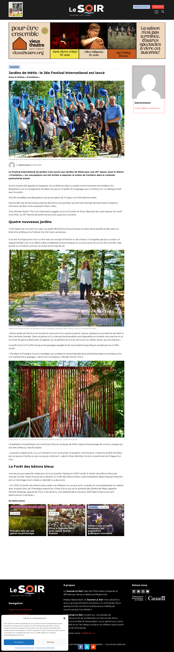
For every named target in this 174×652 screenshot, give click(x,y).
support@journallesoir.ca (147, 108)
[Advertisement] (66, 555)
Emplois (158, 7)
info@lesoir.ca (88, 633)
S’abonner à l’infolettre (20, 610)
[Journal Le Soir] (87, 10)
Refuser (50, 642)
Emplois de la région (19, 614)
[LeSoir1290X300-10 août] (87, 40)
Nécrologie (141, 7)
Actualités (12, 63)
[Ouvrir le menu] (156, 11)
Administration (25, 165)
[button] (64, 618)
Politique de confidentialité (24, 648)
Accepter (19, 642)
